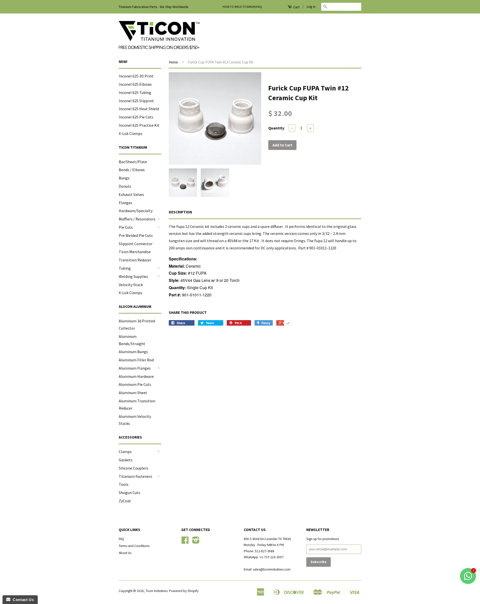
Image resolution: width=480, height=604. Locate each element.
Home (173, 62)
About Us (125, 553)
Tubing (125, 268)
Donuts (125, 186)
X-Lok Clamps (130, 133)
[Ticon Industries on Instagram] (196, 542)
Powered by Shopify (183, 591)
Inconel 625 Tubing (135, 92)
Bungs (124, 177)
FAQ (121, 539)
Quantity (276, 127)
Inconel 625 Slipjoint (136, 100)
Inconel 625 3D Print (136, 75)
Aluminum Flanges (135, 368)
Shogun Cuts (129, 492)
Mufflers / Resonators (137, 218)
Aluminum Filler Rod (136, 359)
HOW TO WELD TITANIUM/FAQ (242, 6)
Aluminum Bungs (133, 351)
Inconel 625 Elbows (135, 84)
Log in (311, 6)
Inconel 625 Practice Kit (139, 125)
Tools (123, 484)
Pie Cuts (126, 227)
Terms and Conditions (134, 546)
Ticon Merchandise (135, 251)
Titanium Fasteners (135, 476)
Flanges (125, 202)
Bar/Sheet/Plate (133, 161)
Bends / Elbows (132, 169)
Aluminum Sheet (133, 392)
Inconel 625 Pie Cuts (136, 116)
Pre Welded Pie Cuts (136, 235)
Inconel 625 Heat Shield (139, 108)
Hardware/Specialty (135, 210)
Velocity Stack (131, 284)
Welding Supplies (133, 276)
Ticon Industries (157, 591)
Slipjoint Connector (135, 243)
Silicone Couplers (133, 468)
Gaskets (125, 459)
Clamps (125, 451)
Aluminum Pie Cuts (135, 384)
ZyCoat (125, 500)
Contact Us (22, 600)
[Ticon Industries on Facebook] (185, 542)
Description (180, 212)
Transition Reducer (135, 259)
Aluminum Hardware (136, 376)
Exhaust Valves (131, 194)
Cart (296, 7)
